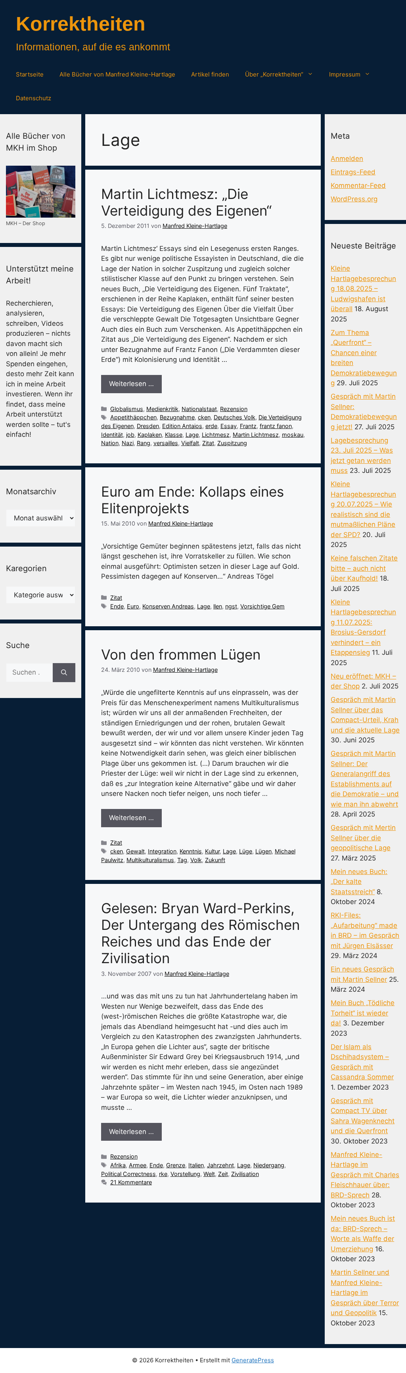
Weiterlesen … (131, 384)
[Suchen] (64, 672)
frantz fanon (276, 426)
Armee (137, 1165)
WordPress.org (354, 199)
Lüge (245, 851)
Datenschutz (33, 98)
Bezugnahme (177, 417)
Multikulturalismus (150, 860)
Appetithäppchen (133, 417)
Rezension (233, 408)
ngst (231, 606)
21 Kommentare (131, 1182)
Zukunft (215, 860)
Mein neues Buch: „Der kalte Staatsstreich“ (359, 882)
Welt (209, 1173)
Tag (182, 860)
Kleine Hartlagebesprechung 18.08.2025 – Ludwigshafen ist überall (363, 288)
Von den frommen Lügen (180, 654)
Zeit (223, 1173)
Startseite (30, 74)
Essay (228, 426)
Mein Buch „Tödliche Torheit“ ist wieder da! (363, 1013)
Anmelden (347, 159)
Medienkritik (162, 408)
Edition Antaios (182, 426)
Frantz (248, 426)
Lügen (263, 851)
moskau (292, 434)
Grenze (175, 1165)
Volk (196, 860)
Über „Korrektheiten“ (274, 74)
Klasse (173, 434)
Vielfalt (190, 443)
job (130, 434)
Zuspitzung (232, 443)
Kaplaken (150, 434)
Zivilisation (245, 1173)
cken (204, 417)
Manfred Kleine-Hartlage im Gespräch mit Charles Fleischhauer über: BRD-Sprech (365, 1175)
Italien (196, 1165)
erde (211, 426)
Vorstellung (185, 1173)
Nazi (128, 443)
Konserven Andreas (168, 606)
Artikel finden (210, 74)
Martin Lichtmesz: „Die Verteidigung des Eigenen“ (186, 202)
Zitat (208, 443)
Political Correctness (128, 1173)
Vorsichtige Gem (262, 606)
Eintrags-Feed (353, 172)
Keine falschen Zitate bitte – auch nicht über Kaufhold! (364, 568)
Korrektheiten (81, 24)
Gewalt (135, 851)
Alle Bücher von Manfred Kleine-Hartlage (117, 74)
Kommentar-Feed (358, 185)
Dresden (148, 426)
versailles (165, 443)
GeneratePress (253, 1360)
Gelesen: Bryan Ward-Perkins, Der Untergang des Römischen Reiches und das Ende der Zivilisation (200, 933)
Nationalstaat (199, 408)
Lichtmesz (216, 434)
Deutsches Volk (234, 417)
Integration (162, 851)
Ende (117, 606)
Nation (110, 443)
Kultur (212, 851)
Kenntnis (191, 851)
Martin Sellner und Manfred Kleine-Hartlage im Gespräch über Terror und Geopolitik (365, 1292)
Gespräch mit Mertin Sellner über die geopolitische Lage (363, 838)
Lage (192, 434)
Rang (143, 443)
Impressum (344, 74)
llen (217, 606)
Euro (133, 606)
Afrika (118, 1165)
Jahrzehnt (220, 1165)
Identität (112, 434)
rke (163, 1173)
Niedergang (268, 1165)
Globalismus (126, 408)
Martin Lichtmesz (256, 434)
